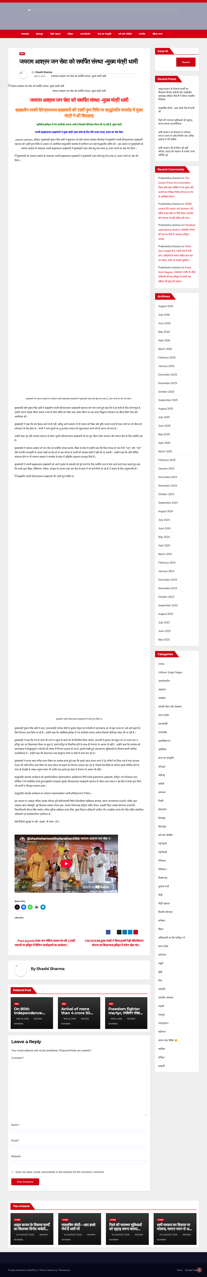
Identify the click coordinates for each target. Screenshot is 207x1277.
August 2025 (165, 408)
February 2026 (167, 357)
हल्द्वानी (161, 1066)
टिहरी (161, 800)
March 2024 (165, 554)
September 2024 (168, 503)
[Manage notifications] (199, 1269)
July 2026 (164, 314)
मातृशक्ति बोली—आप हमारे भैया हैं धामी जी (78, 1226)
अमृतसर (162, 689)
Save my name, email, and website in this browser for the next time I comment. (59, 1172)
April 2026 (164, 340)
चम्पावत (162, 792)
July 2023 (164, 622)
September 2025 (168, 400)
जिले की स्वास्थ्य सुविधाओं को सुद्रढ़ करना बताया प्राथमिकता (125, 1228)
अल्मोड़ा (162, 698)
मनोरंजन (162, 954)
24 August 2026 (25, 1235)
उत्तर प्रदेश (163, 715)
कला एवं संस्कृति (104, 33)
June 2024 (164, 528)
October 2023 (166, 597)
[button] (190, 33)
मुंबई (160, 972)
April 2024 (164, 545)
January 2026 (166, 366)
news (161, 664)
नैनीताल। (163, 869)
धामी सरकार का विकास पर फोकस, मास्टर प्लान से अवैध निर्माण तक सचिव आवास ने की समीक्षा (176, 136)
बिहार (160, 929)
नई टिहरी (162, 843)
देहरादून (162, 818)
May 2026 (164, 332)
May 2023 (164, 639)
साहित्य (161, 1049)
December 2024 (167, 477)
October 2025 (166, 391)
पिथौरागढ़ (162, 877)
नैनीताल (162, 860)
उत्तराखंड (25, 33)
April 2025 (164, 443)
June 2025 (164, 426)
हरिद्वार (70, 33)
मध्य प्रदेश (163, 946)
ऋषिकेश (162, 749)
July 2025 (164, 417)
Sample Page (191, 1270)
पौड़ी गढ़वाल (55, 33)
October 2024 (166, 494)
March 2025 (165, 451)
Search (163, 51)
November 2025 (167, 383)
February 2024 (167, 562)
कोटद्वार (162, 766)
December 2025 (167, 374)
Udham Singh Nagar (170, 672)
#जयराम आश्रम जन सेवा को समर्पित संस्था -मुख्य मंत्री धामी (78, 76)
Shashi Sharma (43, 72)
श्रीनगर (162, 1031)
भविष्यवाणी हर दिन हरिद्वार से (171, 937)
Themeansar (64, 1270)
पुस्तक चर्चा (163, 886)
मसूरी (160, 963)
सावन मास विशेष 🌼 (168, 1040)
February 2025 (167, 460)
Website (16, 1156)
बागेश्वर (161, 920)
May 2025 (164, 434)
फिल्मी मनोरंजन (165, 912)
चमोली (161, 783)
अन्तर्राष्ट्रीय (85, 33)
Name (15, 1125)
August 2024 (165, 511)
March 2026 (165, 349)
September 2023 (168, 605)
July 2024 (164, 520)
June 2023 (164, 631)
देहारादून (39, 33)
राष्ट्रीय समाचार (166, 997)
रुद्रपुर (161, 1014)
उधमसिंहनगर (164, 741)
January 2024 (166, 571)
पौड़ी (160, 895)
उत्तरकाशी (163, 723)
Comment (17, 1058)
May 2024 (164, 537)
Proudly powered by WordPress (23, 1270)
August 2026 (165, 306)
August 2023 (165, 614)
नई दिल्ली (162, 852)
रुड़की (161, 1006)
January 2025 (166, 468)
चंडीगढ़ (161, 775)
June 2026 (164, 323)
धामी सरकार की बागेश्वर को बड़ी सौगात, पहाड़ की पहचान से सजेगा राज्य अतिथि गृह (176, 151)
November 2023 (167, 588)
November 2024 (167, 485)
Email (15, 1140)
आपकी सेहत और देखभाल (170, 706)
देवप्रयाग (162, 809)
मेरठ (160, 980)
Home (179, 1270)
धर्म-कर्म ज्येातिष (125, 33)
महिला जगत (158, 33)
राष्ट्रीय (142, 33)
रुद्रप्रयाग (163, 1023)
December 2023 (167, 580)
